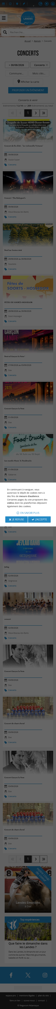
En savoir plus (29, 513)
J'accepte (41, 519)
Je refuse (18, 519)
